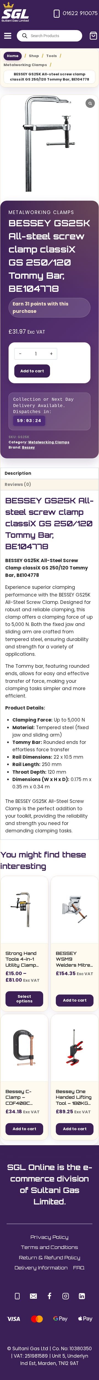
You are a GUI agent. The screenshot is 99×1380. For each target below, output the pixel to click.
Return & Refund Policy (49, 1257)
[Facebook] (50, 1296)
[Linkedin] (82, 1296)
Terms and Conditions (49, 1247)
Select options (24, 999)
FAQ (78, 1268)
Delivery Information (41, 1268)
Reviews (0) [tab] (18, 484)
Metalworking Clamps (41, 212)
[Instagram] (66, 1296)
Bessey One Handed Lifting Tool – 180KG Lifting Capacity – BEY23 (74, 1097)
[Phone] (17, 1296)
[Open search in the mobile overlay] (49, 35)
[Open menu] (7, 35)
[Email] (33, 1296)
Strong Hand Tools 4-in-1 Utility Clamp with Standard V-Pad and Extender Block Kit (24, 959)
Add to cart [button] (75, 1000)
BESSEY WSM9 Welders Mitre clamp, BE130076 (73, 959)
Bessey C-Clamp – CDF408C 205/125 (18, 1097)
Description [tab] (18, 473)
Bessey (28, 447)
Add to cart (32, 371)
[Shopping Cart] (93, 35)
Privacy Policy (49, 1237)
